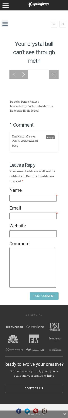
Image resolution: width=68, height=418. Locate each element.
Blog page (54, 74)
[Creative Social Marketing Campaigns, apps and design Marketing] (38, 8)
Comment (19, 243)
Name (33, 191)
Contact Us (34, 388)
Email (33, 208)
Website (17, 225)
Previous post (14, 74)
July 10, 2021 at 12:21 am (25, 140)
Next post (23, 74)
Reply (50, 137)
